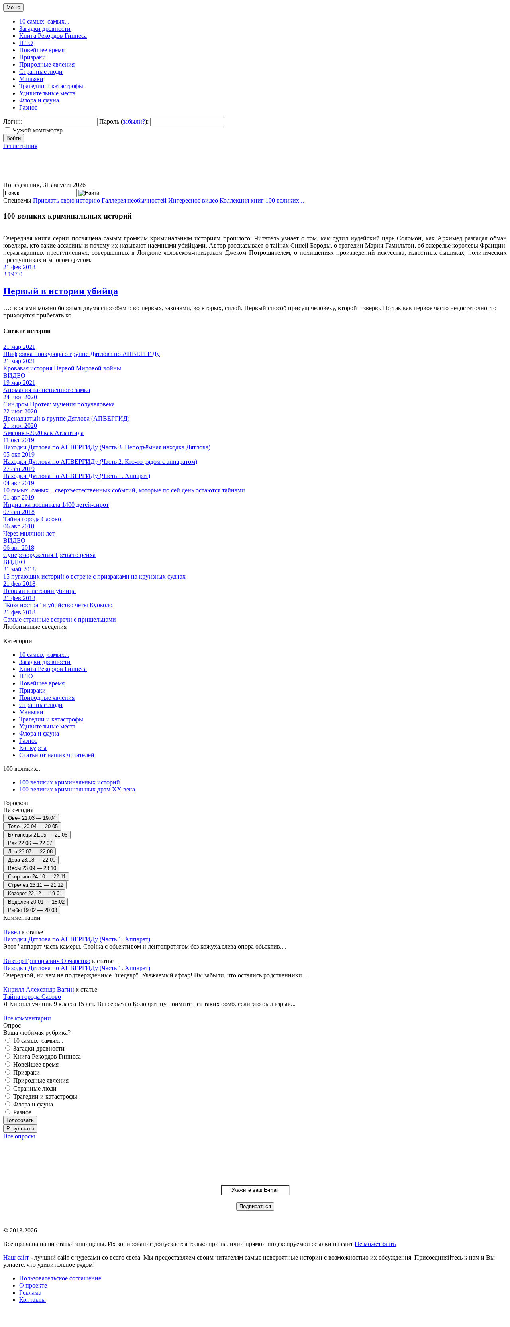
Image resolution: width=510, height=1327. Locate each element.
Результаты (20, 1129)
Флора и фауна (39, 100)
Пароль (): (124, 121)
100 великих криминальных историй (69, 782)
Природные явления (47, 64)
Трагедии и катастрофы (51, 86)
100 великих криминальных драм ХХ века (77, 789)
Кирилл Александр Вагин (38, 989)
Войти (13, 138)
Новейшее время (42, 50)
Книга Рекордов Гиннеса (53, 35)
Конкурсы (33, 747)
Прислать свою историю (66, 200)
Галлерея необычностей (134, 200)
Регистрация (20, 145)
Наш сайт (16, 1257)
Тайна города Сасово (32, 996)
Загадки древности (45, 28)
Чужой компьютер (38, 130)
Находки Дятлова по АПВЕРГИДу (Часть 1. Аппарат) (76, 939)
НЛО (26, 42)
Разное (28, 107)
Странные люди (41, 71)
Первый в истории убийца (60, 291)
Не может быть (375, 1243)
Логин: (12, 121)
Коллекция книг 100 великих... (262, 200)
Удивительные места (47, 93)
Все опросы (19, 1136)
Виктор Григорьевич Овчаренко (46, 960)
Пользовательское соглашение (60, 1278)
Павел (11, 932)
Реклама (30, 1292)
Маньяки (31, 78)
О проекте (33, 1285)
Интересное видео (193, 200)
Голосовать (20, 1120)
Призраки (32, 57)
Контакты (32, 1299)
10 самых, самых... (44, 21)
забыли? (134, 121)
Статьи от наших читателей (56, 755)
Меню (13, 7)
